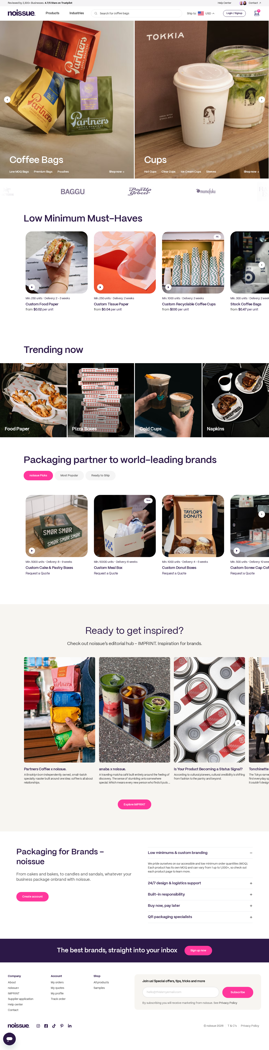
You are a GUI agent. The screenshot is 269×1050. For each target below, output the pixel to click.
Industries (77, 13)
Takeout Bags (152, 171)
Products (52, 13)
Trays (50, 171)
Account (56, 976)
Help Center (224, 3)
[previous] (7, 99)
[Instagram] (38, 1026)
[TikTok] (54, 1026)
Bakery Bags (192, 171)
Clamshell (36, 171)
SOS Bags (173, 171)
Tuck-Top (65, 171)
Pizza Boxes (16, 171)
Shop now (115, 171)
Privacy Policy (227, 1003)
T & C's (232, 1026)
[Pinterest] (62, 1026)
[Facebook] (46, 1026)
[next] (261, 99)
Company (14, 976)
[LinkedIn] (70, 1026)
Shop (97, 976)
